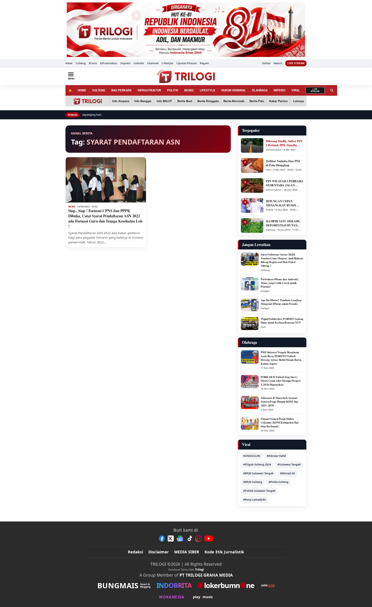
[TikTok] (190, 538)
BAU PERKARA (121, 90)
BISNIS (189, 90)
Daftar (266, 63)
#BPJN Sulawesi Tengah (258, 473)
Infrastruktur (108, 63)
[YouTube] (208, 538)
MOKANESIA (171, 597)
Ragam (204, 63)
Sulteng (81, 63)
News (69, 63)
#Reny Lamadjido (254, 499)
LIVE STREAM (295, 63)
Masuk (278, 63)
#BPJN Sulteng (252, 482)
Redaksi (135, 551)
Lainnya (298, 101)
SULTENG (98, 90)
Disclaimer (158, 551)
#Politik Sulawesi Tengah (259, 491)
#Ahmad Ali (287, 473)
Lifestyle (167, 63)
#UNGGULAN (251, 456)
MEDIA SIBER (186, 551)
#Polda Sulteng (278, 482)
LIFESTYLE (207, 90)
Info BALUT (164, 101)
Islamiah (153, 63)
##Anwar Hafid (276, 456)
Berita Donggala (208, 101)
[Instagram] (198, 538)
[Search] (332, 90)
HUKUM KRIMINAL (233, 90)
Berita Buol (184, 101)
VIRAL (295, 90)
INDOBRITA (174, 585)
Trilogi (199, 569)
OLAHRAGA (260, 90)
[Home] (70, 90)
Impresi (125, 63)
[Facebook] (162, 538)
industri (138, 63)
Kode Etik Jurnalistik (224, 551)
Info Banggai (142, 101)
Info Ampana (120, 101)
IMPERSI (279, 90)
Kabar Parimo (278, 101)
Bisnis (93, 63)
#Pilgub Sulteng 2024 (257, 464)
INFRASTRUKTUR (149, 90)
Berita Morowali (233, 101)
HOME (82, 90)
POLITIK (172, 90)
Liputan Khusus (186, 63)
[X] (171, 538)
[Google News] (180, 538)
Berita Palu (257, 101)
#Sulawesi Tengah (289, 464)
